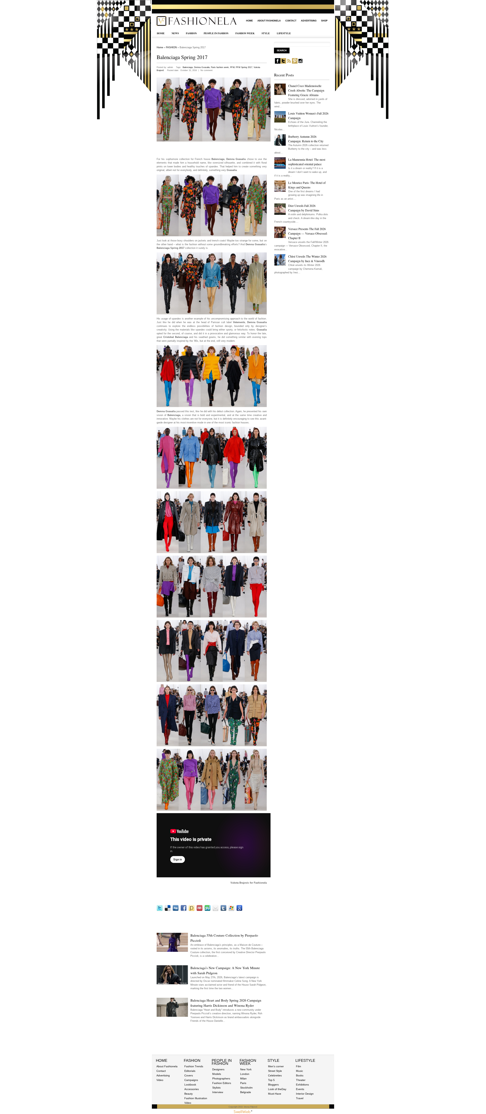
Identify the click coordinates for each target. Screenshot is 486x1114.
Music (299, 1070)
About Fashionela (269, 20)
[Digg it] (176, 910)
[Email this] (215, 910)
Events (300, 1089)
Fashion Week (248, 1062)
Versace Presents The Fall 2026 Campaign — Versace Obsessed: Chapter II (307, 233)
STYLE (266, 33)
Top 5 (271, 1080)
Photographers (221, 1078)
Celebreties (275, 1075)
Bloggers (273, 1084)
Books (299, 1075)
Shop (324, 20)
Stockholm (246, 1087)
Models (216, 1073)
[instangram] (300, 62)
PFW (232, 67)
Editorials (189, 1070)
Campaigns (191, 1080)
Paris (243, 1083)
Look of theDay (277, 1089)
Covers (188, 1075)
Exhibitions (302, 1084)
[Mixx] (199, 910)
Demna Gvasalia (202, 67)
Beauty (188, 1093)
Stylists (216, 1087)
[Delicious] (168, 910)
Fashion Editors (221, 1083)
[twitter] (283, 62)
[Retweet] (160, 910)
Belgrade (245, 1092)
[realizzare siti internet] (243, 1112)
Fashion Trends (193, 1066)
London (244, 1073)
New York (246, 1069)
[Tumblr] (223, 910)
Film (298, 1066)
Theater (300, 1080)
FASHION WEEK (245, 33)
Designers (218, 1069)
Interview (217, 1092)
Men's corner (276, 1066)
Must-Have (274, 1093)
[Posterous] (192, 910)
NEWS (175, 33)
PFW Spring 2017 (244, 67)
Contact (290, 20)
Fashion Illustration (195, 1098)
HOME (161, 33)
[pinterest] (294, 62)
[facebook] (277, 62)
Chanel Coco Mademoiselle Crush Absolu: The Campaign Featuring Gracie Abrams (306, 90)
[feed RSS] (289, 62)
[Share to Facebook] (184, 910)
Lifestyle (305, 1060)
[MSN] (231, 910)
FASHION (191, 33)
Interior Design (305, 1093)
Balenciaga (188, 67)
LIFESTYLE (284, 33)
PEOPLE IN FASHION (216, 33)
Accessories (191, 1089)
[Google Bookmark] (239, 910)
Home (249, 20)
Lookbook (190, 1084)
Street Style (275, 1070)
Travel (299, 1098)
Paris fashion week (220, 67)
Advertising (308, 20)
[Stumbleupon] (207, 910)
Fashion (192, 1060)
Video (159, 1080)
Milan (243, 1078)
